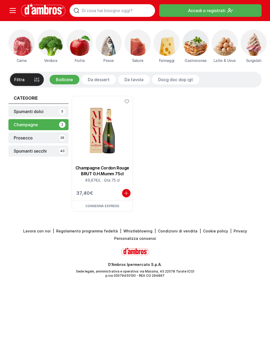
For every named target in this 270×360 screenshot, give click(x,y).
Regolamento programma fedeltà (87, 231)
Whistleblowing (137, 231)
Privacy (240, 231)
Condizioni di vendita (177, 231)
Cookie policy (215, 231)
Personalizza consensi (135, 238)
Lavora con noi (37, 231)
